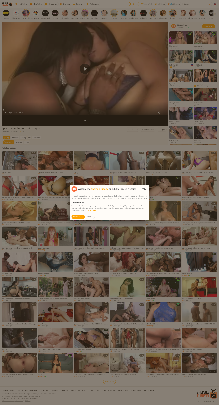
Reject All (90, 217)
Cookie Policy (91, 210)
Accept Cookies (78, 217)
